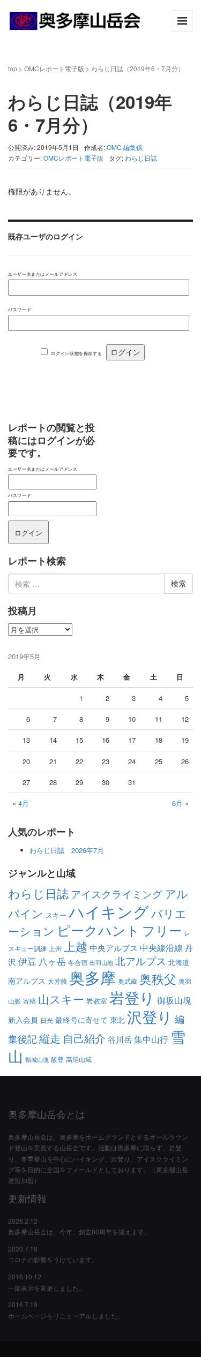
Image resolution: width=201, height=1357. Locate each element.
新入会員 (23, 1019)
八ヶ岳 (52, 961)
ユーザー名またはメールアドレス (42, 274)
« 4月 (20, 803)
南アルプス (27, 980)
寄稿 (29, 1000)
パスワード (19, 309)
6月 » (180, 803)
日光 (46, 1019)
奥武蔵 (127, 980)
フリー (162, 930)
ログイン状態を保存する (76, 353)
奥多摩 (92, 977)
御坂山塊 (174, 1000)
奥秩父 (157, 978)
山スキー (61, 999)
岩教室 (96, 1001)
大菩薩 (57, 980)
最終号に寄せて (81, 1019)
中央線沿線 (161, 947)
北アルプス (140, 960)
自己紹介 (84, 1038)
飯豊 (57, 1059)
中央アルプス (114, 947)
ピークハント (98, 929)
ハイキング (109, 911)
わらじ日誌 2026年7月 (66, 850)
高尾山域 (79, 1059)
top (12, 68)
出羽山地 (101, 963)
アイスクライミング (116, 893)
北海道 (178, 962)
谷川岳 (120, 1039)
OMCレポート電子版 (54, 68)
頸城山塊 (37, 1060)
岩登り (132, 997)
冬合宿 (77, 962)
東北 (117, 1019)
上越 (75, 946)
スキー (56, 915)
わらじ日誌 (141, 157)
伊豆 (27, 961)
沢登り (150, 1016)
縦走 (50, 1038)
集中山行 (151, 1039)
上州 (55, 948)
